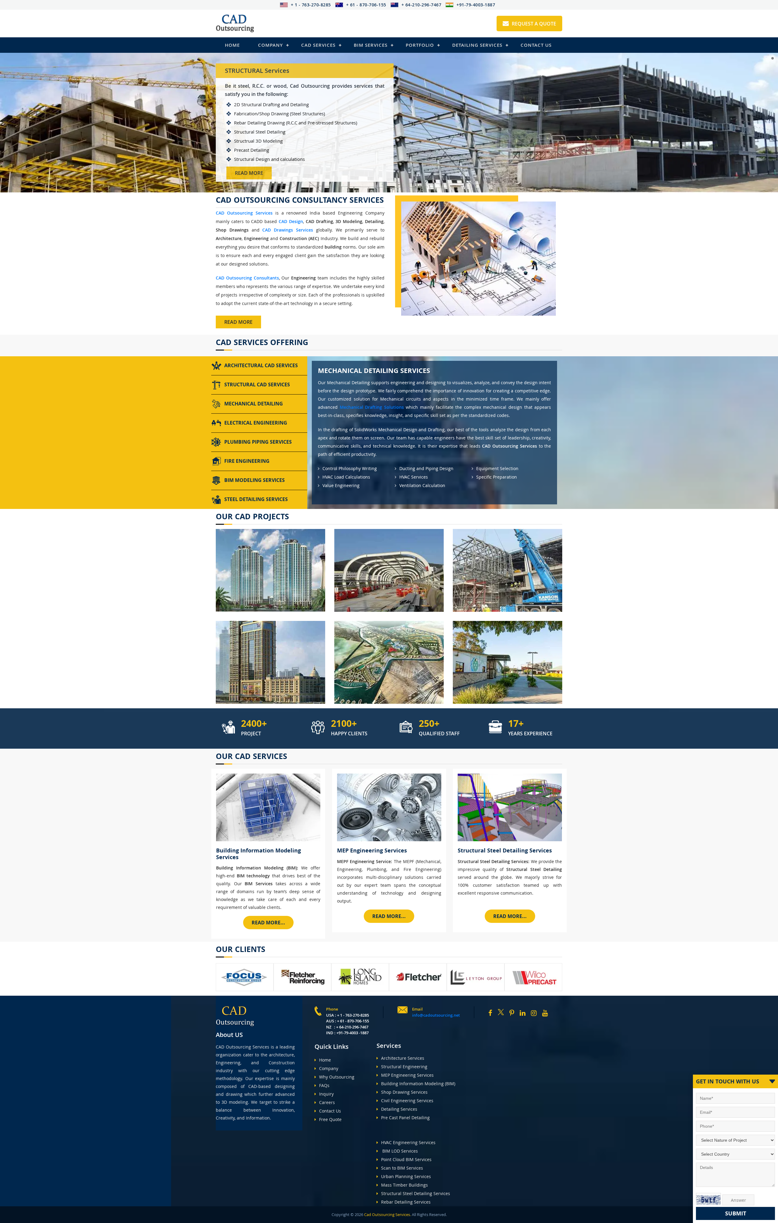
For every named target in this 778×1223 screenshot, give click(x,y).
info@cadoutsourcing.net (436, 1015)
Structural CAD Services (257, 384)
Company (270, 45)
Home (232, 45)
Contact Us (536, 45)
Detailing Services (477, 45)
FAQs (324, 1085)
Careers (327, 1102)
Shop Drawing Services (404, 1092)
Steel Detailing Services (256, 499)
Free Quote (330, 1119)
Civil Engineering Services (407, 1100)
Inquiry (326, 1094)
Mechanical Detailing (253, 403)
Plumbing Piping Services (258, 442)
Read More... (268, 922)
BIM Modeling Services (254, 480)
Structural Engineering (404, 1066)
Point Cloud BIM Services (406, 1159)
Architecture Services (402, 1058)
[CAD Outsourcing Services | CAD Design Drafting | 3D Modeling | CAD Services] (235, 23)
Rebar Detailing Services (406, 1202)
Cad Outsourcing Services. (387, 1214)
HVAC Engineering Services (408, 1142)
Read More (249, 173)
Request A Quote (534, 23)
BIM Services (370, 45)
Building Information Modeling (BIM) (418, 1083)
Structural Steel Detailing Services (415, 1193)
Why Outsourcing (336, 1077)
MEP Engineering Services (407, 1075)
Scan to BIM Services (402, 1168)
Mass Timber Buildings (404, 1185)
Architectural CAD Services (261, 365)
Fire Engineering (247, 461)
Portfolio (420, 45)
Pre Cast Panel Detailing (405, 1117)
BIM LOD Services (399, 1151)
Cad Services (318, 45)
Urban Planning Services (406, 1176)
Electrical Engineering (255, 422)
